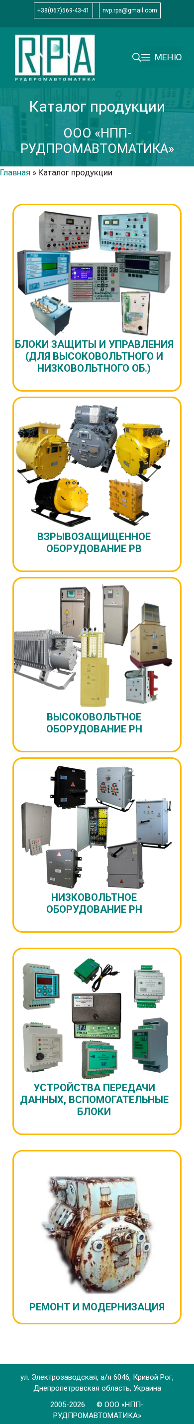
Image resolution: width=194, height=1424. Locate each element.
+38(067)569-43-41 (63, 10)
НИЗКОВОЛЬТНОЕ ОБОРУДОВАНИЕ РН (94, 903)
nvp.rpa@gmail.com (129, 10)
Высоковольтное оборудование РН (94, 723)
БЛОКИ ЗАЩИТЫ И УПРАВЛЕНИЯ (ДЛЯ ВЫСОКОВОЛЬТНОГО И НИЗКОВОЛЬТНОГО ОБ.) (94, 356)
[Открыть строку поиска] (136, 57)
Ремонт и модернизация (97, 1307)
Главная (15, 172)
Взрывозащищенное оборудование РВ (94, 543)
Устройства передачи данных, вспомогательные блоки (94, 1100)
